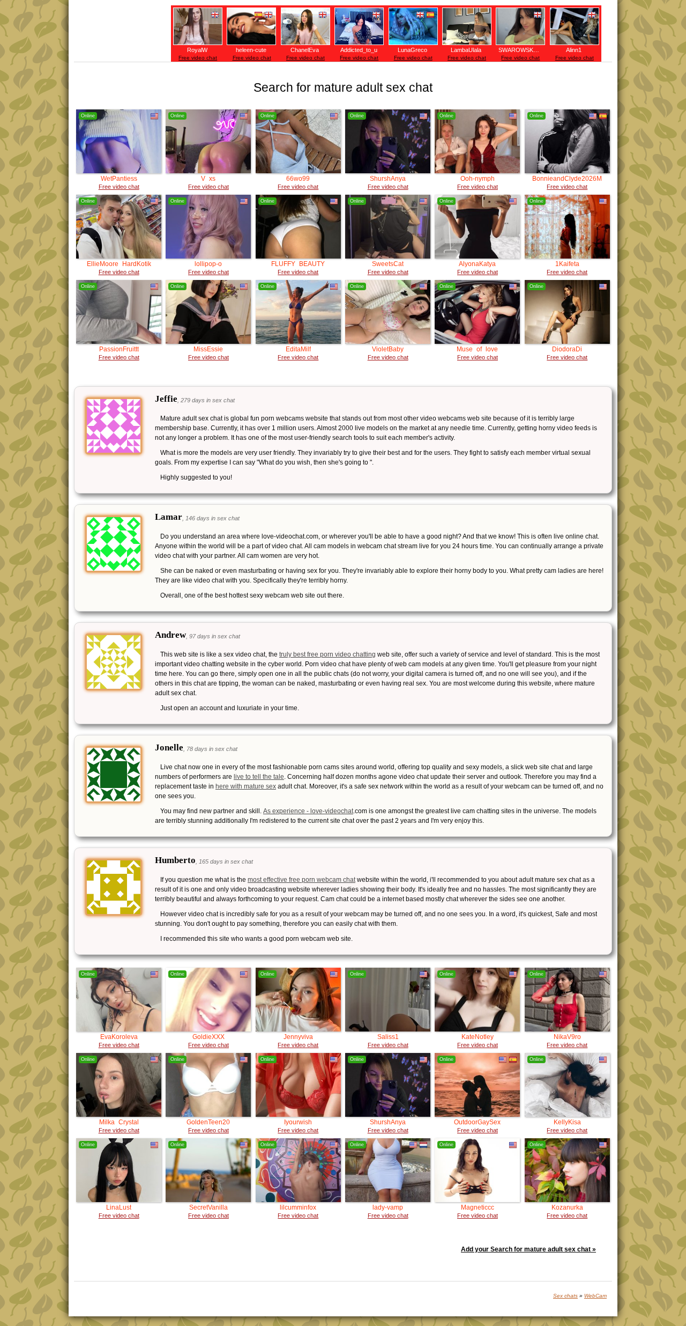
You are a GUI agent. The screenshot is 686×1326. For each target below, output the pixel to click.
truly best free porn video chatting (327, 654)
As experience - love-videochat (308, 811)
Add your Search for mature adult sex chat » (528, 1249)
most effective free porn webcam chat (301, 879)
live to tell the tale (259, 776)
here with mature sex (245, 786)
